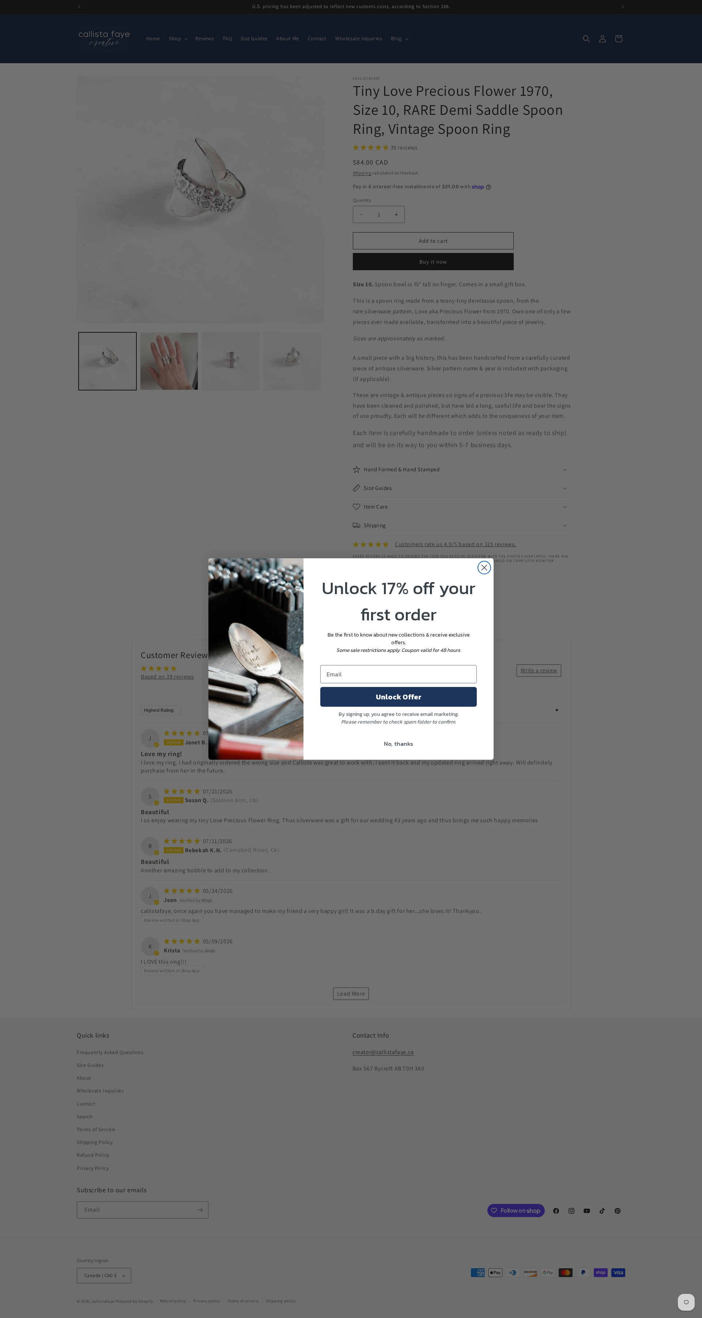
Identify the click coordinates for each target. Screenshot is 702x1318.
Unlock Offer (399, 696)
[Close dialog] (484, 567)
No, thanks (398, 743)
